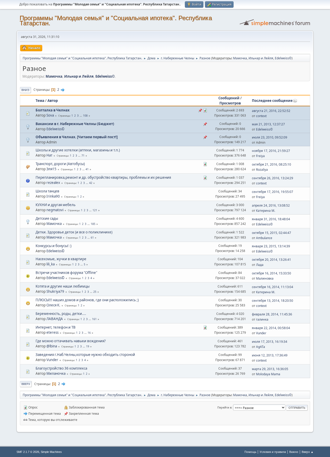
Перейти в (224, 407)
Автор (52, 100)
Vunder (261, 333)
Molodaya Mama (268, 374)
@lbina (51, 346)
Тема (40, 100)
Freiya (260, 156)
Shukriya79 (55, 291)
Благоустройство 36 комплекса (61, 368)
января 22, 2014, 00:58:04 (271, 328)
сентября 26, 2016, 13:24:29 (272, 178)
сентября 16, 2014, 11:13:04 (272, 287)
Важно (293, 452)
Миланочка (55, 373)
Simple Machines (51, 451)
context (261, 116)
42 (90, 183)
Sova (50, 115)
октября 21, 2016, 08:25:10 (271, 164)
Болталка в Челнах (53, 110)
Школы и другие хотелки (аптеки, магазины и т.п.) (78, 150)
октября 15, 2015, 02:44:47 (271, 233)
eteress (52, 332)
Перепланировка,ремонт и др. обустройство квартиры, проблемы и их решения (103, 177)
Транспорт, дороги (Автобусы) (60, 163)
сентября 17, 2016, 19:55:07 (272, 192)
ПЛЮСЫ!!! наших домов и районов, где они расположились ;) (87, 300)
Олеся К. (53, 305)
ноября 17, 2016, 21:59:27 (271, 151)
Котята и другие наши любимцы (62, 286)
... (81, 115)
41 (87, 169)
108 (85, 115)
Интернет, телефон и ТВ (56, 327)
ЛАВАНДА (54, 318)
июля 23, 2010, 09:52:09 (269, 137)
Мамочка (240, 58)
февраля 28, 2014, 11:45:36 (272, 314)
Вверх (25, 384)
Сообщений (229, 98)
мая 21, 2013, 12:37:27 (268, 124)
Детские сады (47, 218)
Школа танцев (47, 191)
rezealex (53, 182)
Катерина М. (265, 210)
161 (94, 319)
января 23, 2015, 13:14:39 (271, 246)
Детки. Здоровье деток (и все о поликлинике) (74, 232)
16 (89, 332)
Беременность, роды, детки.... (61, 313)
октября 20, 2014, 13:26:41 (271, 259)
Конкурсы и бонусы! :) (53, 245)
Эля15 (51, 169)
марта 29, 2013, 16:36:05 (270, 369)
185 (93, 224)
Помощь (250, 452)
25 (94, 291)
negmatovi (54, 210)
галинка (262, 319)
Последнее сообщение (272, 100)
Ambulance (264, 238)
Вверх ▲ (308, 452)
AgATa (260, 347)
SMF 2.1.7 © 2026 (27, 451)
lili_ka (50, 264)
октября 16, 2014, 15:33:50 (271, 273)
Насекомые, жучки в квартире (61, 259)
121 (95, 210)
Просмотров (230, 103)
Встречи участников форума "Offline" (66, 272)
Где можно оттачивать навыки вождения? (71, 341)
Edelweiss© (283, 58)
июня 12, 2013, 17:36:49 (269, 355)
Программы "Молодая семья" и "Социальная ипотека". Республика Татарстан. (116, 20)
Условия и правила (273, 452)
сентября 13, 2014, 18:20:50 (272, 300)
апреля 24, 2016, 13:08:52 (271, 205)
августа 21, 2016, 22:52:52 (271, 111)
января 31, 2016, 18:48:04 (271, 219)
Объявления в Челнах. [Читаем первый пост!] (77, 137)
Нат (49, 155)
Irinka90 (53, 196)
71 (83, 155)
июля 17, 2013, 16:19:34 (269, 341)
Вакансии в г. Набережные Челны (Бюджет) (75, 123)
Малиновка (265, 278)
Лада (259, 265)
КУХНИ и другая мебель (56, 204)
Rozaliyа (262, 169)
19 (87, 346)
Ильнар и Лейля (261, 58)
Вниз (25, 90)
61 (92, 237)
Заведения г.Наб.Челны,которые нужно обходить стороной (85, 354)
